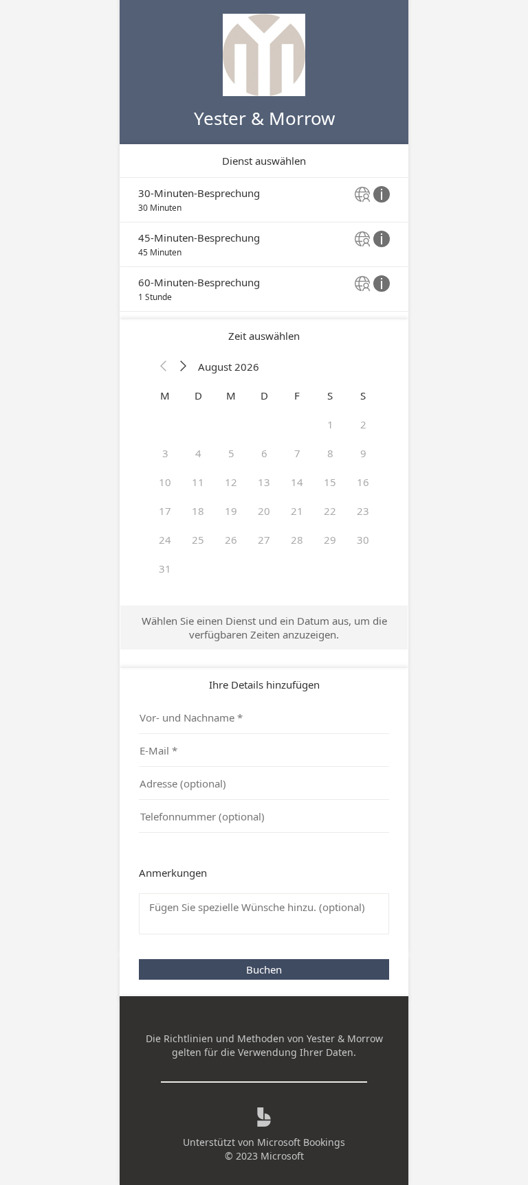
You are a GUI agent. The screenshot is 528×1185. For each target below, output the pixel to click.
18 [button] (198, 511)
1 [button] (330, 424)
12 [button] (231, 482)
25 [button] (198, 540)
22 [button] (330, 511)
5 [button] (231, 453)
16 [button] (363, 482)
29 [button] (330, 540)
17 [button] (165, 511)
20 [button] (264, 511)
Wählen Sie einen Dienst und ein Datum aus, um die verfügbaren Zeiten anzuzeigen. (264, 627)
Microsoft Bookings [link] (301, 1142)
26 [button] (231, 540)
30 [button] (363, 540)
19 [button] (231, 511)
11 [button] (198, 482)
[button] (163, 366)
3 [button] (165, 453)
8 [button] (330, 453)
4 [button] (198, 453)
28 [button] (297, 540)
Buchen (264, 969)
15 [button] (330, 482)
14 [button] (297, 482)
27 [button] (264, 540)
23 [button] (363, 511)
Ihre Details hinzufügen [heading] (264, 684)
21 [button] (297, 511)
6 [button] (264, 453)
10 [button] (165, 482)
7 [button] (297, 453)
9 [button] (363, 453)
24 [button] (165, 540)
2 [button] (363, 424)
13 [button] (264, 482)
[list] (264, 244)
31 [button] (165, 568)
